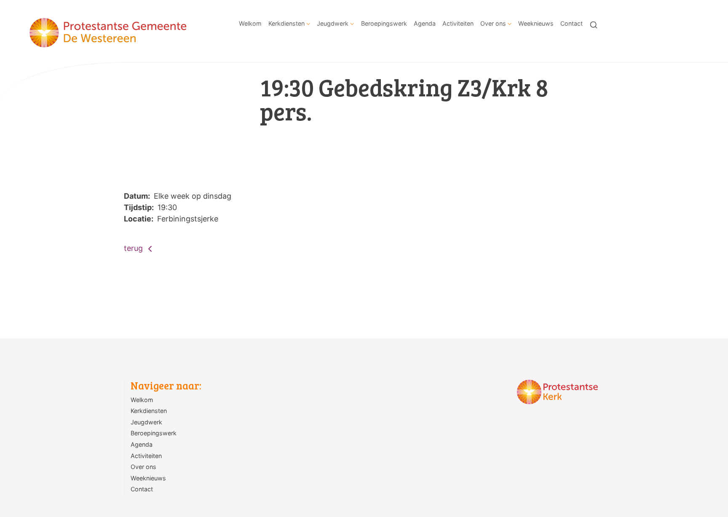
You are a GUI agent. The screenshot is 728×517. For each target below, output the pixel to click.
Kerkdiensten (286, 23)
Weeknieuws (536, 23)
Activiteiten (458, 23)
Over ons (493, 23)
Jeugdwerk (332, 23)
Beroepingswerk (384, 23)
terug (134, 248)
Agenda (425, 23)
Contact (571, 23)
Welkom (250, 23)
